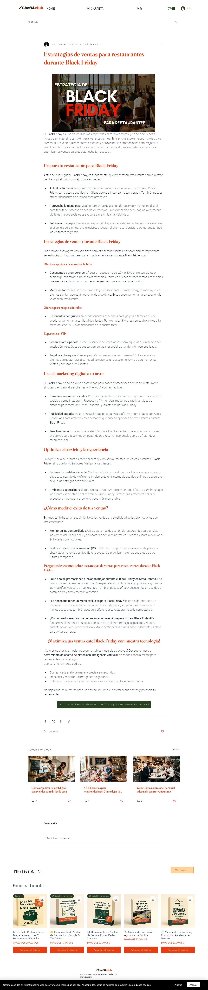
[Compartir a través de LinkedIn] (61, 721)
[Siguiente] (200, 924)
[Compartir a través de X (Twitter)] (53, 721)
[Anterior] (8, 924)
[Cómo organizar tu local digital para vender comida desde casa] (51, 769)
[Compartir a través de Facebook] (45, 721)
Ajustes (178, 984)
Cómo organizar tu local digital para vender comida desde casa (49, 789)
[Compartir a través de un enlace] (69, 721)
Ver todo (176, 749)
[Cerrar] (204, 984)
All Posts (33, 22)
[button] (171, 8)
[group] (104, 923)
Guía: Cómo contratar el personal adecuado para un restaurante (156, 789)
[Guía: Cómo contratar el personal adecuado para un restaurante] (156, 769)
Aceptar (193, 984)
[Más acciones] (162, 44)
